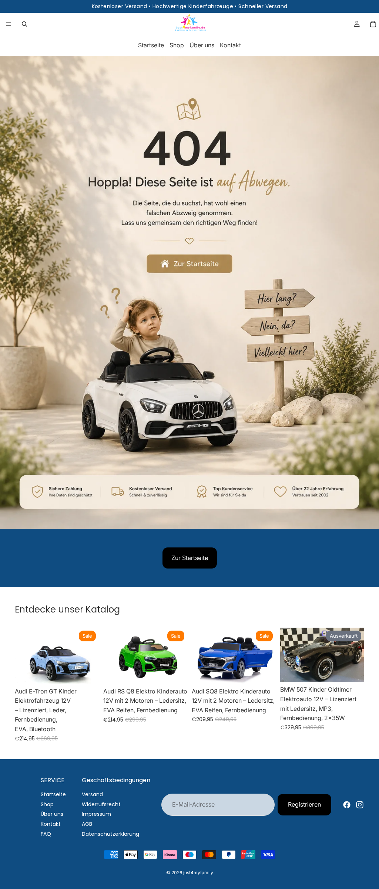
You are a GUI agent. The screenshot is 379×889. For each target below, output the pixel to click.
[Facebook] (346, 804)
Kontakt (230, 45)
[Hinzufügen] (87, 672)
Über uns (202, 45)
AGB (87, 824)
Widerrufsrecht (101, 804)
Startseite (151, 45)
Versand (92, 794)
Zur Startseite (189, 557)
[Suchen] (24, 24)
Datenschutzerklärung (110, 834)
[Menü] (8, 24)
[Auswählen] (264, 672)
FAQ (46, 834)
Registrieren (304, 804)
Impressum (96, 814)
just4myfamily (198, 872)
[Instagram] (359, 804)
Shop (177, 45)
